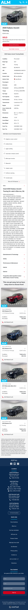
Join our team (13, 559)
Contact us (14, 555)
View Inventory (14, 522)
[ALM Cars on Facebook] (10, 464)
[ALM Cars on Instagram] (17, 464)
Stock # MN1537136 (6, 346)
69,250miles (23, 313)
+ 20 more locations (14, 512)
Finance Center (14, 538)
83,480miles (23, 388)
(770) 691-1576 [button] (15, 508)
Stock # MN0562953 (6, 309)
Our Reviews (14, 546)
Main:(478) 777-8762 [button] (15, 487)
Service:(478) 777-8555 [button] (15, 489)
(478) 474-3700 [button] (15, 478)
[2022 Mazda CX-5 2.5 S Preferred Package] (14, 297)
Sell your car (14, 534)
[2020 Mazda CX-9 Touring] (14, 410)
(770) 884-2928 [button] (15, 499)
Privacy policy (14, 550)
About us (14, 526)
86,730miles (23, 425)
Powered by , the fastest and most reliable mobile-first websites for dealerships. (14, 603)
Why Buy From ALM (14, 542)
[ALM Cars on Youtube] (14, 464)
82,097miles (23, 350)
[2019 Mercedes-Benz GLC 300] (14, 372)
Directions (14, 563)
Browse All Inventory (14, 45)
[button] (20, 2)
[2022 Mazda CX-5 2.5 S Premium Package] (14, 335)
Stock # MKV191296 (6, 384)
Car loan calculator (14, 530)
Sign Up (14, 592)
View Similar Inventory (14, 49)
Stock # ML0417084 (6, 421)
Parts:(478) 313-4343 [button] (15, 491)
